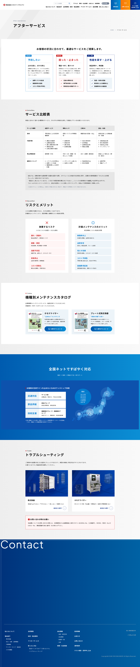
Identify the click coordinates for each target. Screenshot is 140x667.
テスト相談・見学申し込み (82, 650)
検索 (70, 3)
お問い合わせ (78, 641)
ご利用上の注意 (132, 635)
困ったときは (103, 7)
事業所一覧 (62, 639)
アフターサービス (86, 7)
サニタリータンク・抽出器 (13, 647)
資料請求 (77, 646)
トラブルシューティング (35, 651)
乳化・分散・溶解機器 (12, 641)
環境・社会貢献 (83, 3)
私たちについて (50, 7)
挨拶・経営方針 (63, 634)
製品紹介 (59, 7)
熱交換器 (8, 639)
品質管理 (66, 7)
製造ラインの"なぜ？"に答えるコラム (39, 648)
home (112, 30)
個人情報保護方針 (131, 630)
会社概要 (61, 637)
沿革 (60, 642)
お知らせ (91, 3)
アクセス (75, 3)
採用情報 (97, 3)
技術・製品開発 (74, 7)
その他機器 (9, 650)
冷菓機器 (8, 644)
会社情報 (95, 7)
